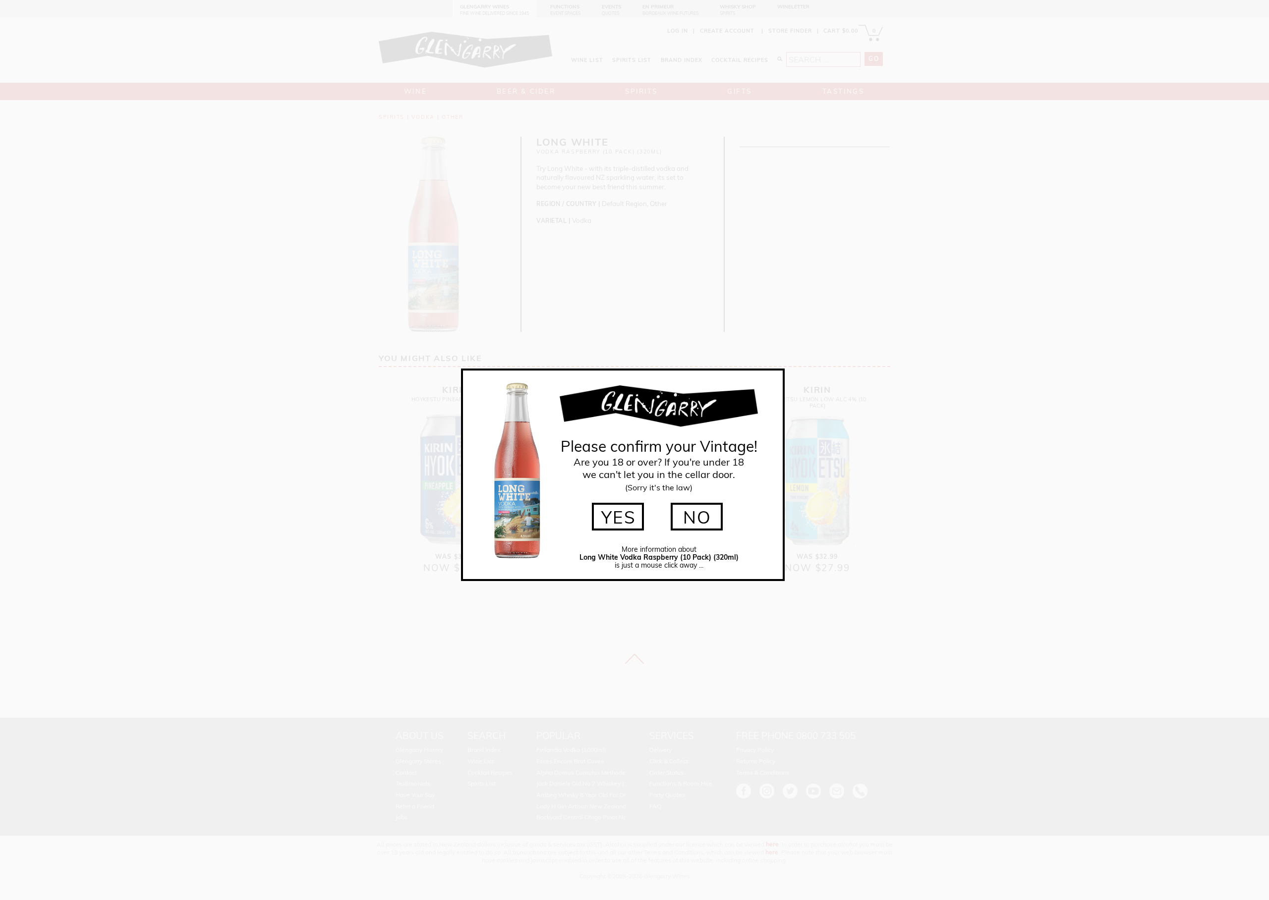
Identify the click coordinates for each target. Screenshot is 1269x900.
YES (618, 517)
